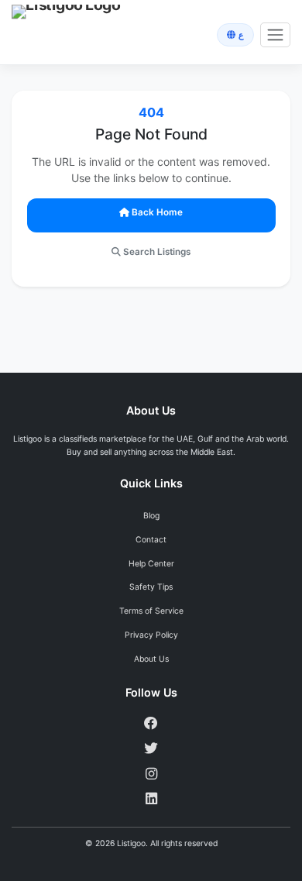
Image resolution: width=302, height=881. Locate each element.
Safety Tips (151, 587)
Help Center (151, 564)
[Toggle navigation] (275, 35)
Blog (151, 516)
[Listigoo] (59, 35)
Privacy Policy (151, 635)
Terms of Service (151, 611)
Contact (151, 540)
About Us (151, 659)
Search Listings (156, 251)
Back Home (157, 212)
